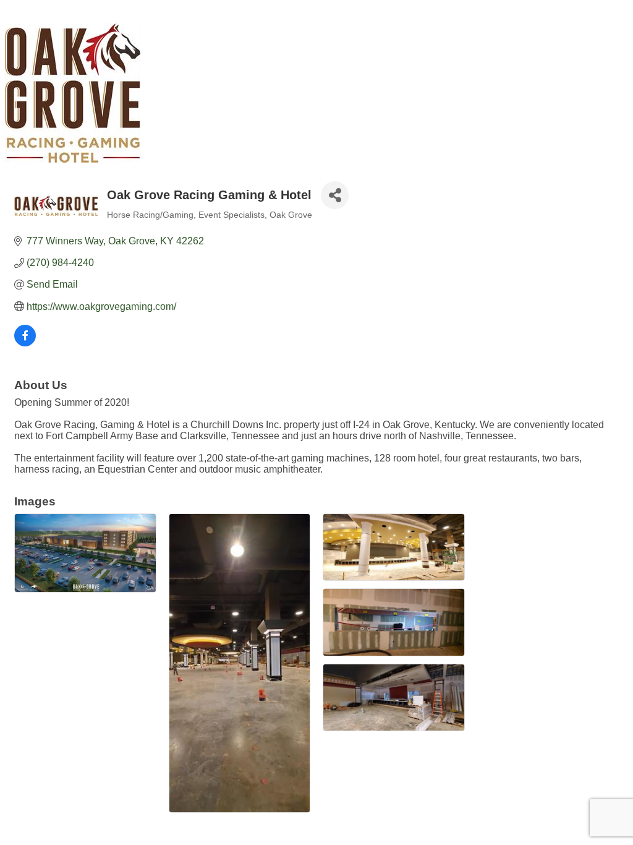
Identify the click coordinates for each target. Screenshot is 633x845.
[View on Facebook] (25, 343)
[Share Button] (335, 195)
